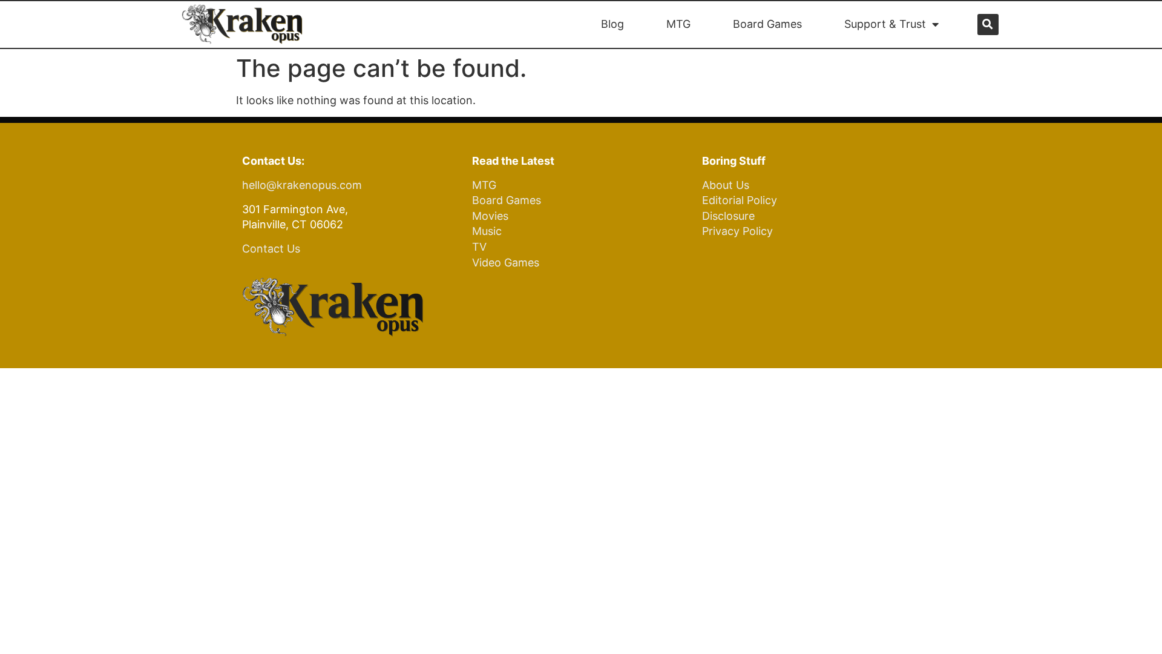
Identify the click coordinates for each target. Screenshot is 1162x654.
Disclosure (728, 216)
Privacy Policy (737, 231)
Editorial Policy (739, 200)
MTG (678, 24)
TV (479, 246)
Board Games (767, 24)
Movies (490, 216)
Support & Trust (885, 24)
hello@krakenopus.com (302, 185)
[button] (988, 24)
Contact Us (271, 248)
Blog (612, 24)
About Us (725, 185)
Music (487, 231)
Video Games (505, 262)
